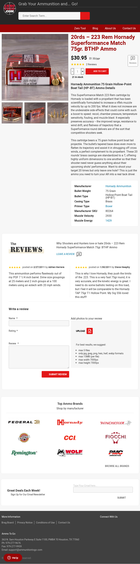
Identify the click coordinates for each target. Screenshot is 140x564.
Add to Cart (99, 71)
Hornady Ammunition (118, 186)
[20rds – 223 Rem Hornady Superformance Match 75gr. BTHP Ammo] (35, 67)
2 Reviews (91, 64)
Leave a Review (65, 254)
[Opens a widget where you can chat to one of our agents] (12, 558)
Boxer (109, 206)
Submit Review (58, 374)
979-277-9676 (13, 542)
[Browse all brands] (133, 466)
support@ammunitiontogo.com (25, 549)
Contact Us (64, 522)
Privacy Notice (24, 522)
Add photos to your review (86, 318)
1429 (109, 220)
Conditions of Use (45, 522)
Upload (80, 331)
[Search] (85, 16)
